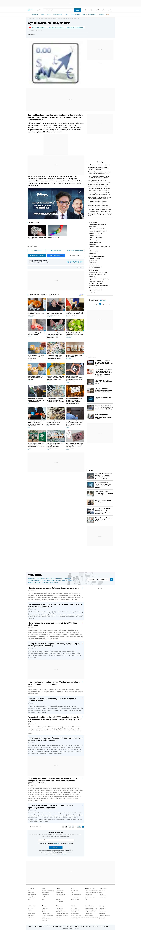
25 (93, 304)
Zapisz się (56, 847)
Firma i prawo (91, 357)
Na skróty (101, 906)
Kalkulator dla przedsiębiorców (97, 228)
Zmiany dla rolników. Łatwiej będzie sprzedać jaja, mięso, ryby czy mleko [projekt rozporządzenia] (99, 181)
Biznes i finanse (74, 890)
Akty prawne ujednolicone (62, 915)
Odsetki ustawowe (89, 915)
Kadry (42, 14)
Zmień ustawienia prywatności (55, 926)
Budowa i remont (103, 896)
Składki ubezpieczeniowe (90, 911)
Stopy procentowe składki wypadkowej (99, 279)
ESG (56, 582)
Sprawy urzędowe (60, 896)
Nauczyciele (44, 911)
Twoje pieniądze (75, 14)
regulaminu (56, 843)
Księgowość (35, 14)
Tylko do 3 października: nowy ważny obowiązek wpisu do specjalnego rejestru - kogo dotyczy (99, 206)
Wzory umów (102, 913)
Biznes (48, 14)
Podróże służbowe (89, 913)
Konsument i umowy (61, 894)
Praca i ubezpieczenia (48, 580)
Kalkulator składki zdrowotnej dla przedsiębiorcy (97, 225)
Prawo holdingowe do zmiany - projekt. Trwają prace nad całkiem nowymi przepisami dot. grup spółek (98, 185)
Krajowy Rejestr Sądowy (95, 267)
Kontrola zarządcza (94, 265)
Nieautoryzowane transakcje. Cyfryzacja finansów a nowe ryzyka (98, 168)
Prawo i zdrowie (60, 901)
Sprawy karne (59, 892)
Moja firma (38, 18)
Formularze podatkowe (104, 915)
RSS (82, 926)
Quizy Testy (92, 292)
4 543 (78, 826)
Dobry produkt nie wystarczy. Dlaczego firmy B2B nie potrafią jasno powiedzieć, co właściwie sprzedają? (99, 197)
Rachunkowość (31, 892)
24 (90, 304)
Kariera (77, 926)
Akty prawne (59, 906)
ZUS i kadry (30, 896)
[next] (83, 827)
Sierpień (103, 300)
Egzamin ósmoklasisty (47, 918)
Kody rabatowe (102, 911)
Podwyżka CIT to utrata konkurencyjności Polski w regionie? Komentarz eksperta (99, 189)
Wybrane (107, 164)
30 (109, 304)
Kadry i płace (31, 915)
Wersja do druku (38, 250)
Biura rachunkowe (89, 888)
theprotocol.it (102, 917)
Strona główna (31, 18)
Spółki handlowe (93, 260)
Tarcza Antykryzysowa (47, 582)
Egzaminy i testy (45, 913)
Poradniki (37, 582)
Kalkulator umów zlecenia (95, 233)
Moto (83, 14)
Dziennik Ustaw (59, 908)
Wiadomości (102, 890)
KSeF (107, 14)
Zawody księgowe (32, 897)
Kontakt (88, 926)
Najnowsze (100, 164)
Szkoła (43, 910)
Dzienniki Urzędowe (60, 911)
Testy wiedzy (45, 920)
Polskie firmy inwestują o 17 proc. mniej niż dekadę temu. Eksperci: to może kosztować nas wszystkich (99, 210)
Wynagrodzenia (45, 892)
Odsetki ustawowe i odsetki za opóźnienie (99, 272)
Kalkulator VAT (92, 244)
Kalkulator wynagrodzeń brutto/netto (98, 231)
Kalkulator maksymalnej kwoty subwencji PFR (99, 247)
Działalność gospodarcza (95, 258)
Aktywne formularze (98, 256)
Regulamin (69, 926)
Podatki (64, 580)
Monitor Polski (59, 910)
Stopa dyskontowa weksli (95, 290)
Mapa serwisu (104, 926)
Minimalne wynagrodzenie (91, 910)
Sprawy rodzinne (60, 890)
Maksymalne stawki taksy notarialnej (98, 287)
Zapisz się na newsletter (77, 250)
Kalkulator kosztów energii (95, 237)
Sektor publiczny (57, 14)
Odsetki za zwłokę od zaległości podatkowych (97, 275)
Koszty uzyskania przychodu (96, 281)
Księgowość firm (32, 888)
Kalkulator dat (92, 253)
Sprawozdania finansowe (90, 897)
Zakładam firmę (40, 578)
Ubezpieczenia (45, 894)
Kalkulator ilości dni (94, 251)
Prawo (66, 14)
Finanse (48, 18)
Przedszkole (45, 908)
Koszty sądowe (93, 262)
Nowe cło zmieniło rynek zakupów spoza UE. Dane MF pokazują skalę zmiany (98, 176)
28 (103, 304)
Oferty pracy (102, 918)
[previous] (63, 827)
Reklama (95, 926)
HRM (43, 899)
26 (96, 304)
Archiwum (101, 910)
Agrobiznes (70, 580)
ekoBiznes (30, 582)
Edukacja (101, 14)
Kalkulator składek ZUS (95, 242)
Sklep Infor (58, 899)
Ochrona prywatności (39, 926)
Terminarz (94, 300)
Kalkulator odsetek (74, 913)
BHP (43, 897)
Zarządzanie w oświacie (47, 915)
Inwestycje (53, 18)
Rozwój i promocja (32, 913)
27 (100, 304)
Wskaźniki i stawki (89, 906)
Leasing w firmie (66, 578)
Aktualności (60, 18)
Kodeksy (58, 917)
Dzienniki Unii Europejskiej (62, 913)
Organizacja (30, 908)
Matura (43, 917)
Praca (57, 897)
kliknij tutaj (64, 854)
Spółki (47, 578)
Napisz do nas (57, 250)
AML (86, 899)
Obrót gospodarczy (32, 894)
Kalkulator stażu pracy (75, 915)
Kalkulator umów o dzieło (95, 235)
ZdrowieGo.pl (102, 908)
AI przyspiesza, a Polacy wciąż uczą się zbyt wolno (99, 214)
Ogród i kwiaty (102, 897)
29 (106, 304)
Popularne (92, 164)
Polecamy (90, 470)
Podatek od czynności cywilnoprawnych (99, 285)
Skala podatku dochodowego (91, 917)
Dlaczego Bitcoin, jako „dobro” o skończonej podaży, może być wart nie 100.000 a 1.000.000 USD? (99, 172)
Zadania (29, 911)
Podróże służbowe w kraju (95, 283)
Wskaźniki (94, 270)
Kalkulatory (94, 222)
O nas (29, 926)
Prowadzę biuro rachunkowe (91, 892)
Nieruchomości (92, 14)
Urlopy (43, 896)
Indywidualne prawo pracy (48, 890)
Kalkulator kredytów (94, 240)
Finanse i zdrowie (74, 899)
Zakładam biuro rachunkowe (91, 890)
